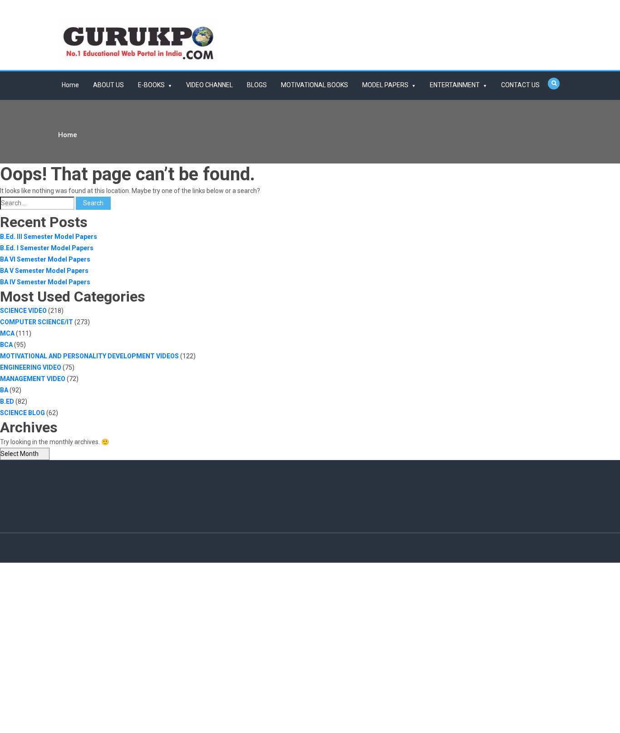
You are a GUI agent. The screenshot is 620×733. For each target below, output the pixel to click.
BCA (6, 344)
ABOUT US (108, 85)
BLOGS (257, 85)
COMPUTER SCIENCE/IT (36, 322)
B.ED (7, 401)
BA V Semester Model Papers (44, 270)
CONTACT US (520, 85)
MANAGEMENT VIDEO (32, 378)
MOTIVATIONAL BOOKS (314, 85)
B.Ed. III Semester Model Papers (48, 236)
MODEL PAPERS (385, 85)
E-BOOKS (151, 85)
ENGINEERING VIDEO (30, 367)
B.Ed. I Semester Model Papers (46, 248)
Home (70, 85)
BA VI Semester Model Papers (45, 259)
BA (4, 390)
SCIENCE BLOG (22, 412)
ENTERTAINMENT (455, 85)
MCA (7, 333)
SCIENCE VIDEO (23, 310)
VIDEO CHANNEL (209, 85)
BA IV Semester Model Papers (45, 282)
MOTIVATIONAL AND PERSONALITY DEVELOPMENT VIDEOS (89, 356)
